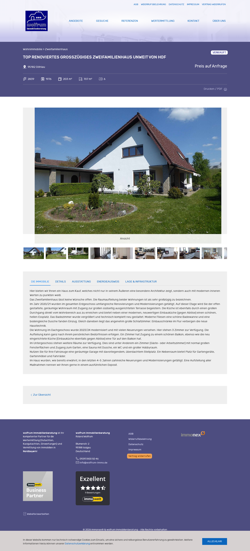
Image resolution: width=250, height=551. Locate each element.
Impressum (193, 4)
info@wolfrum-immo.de (93, 462)
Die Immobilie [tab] (40, 281)
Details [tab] (60, 281)
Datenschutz (176, 4)
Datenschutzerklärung (77, 543)
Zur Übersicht (42, 394)
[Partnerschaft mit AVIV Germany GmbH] (38, 485)
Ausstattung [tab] (81, 281)
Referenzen (129, 20)
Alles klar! (214, 541)
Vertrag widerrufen (214, 4)
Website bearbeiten (37, 514)
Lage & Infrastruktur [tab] (141, 281)
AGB (136, 4)
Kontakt (193, 20)
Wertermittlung (162, 20)
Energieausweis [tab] (108, 281)
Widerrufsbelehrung (153, 4)
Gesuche (102, 20)
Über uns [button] (219, 20)
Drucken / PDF (213, 89)
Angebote (76, 20)
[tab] (33, 253)
